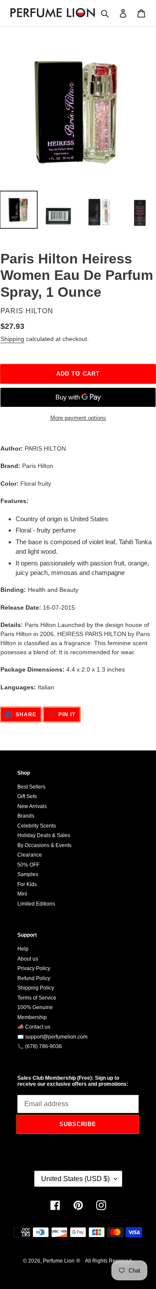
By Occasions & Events (44, 845)
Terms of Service (36, 998)
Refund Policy (33, 978)
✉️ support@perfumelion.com (52, 1037)
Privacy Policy (33, 968)
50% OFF (28, 865)
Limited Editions (36, 904)
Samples (27, 874)
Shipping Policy (35, 988)
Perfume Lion (59, 1261)
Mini (22, 894)
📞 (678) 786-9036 (39, 1046)
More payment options (78, 418)
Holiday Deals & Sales (43, 835)
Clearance (29, 855)
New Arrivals (32, 806)
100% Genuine (35, 1007)
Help (23, 949)
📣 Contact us (33, 1027)
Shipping (12, 338)
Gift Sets (27, 796)
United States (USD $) (75, 1178)
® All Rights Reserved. (104, 1261)
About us (27, 959)
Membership (32, 1017)
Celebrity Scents (36, 826)
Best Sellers (31, 787)
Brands (25, 816)
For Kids (27, 884)
